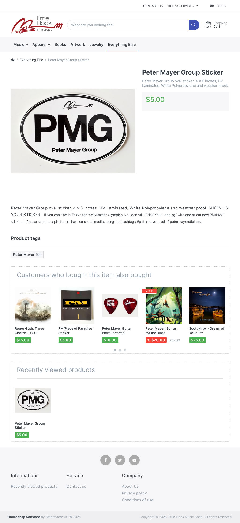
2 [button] (120, 350)
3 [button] (125, 350)
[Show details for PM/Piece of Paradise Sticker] (76, 305)
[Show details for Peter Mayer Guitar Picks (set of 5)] (120, 305)
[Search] (194, 25)
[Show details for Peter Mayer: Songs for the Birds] (164, 305)
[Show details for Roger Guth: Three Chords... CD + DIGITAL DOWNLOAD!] (33, 305)
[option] (73, 131)
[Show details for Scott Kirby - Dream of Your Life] (207, 305)
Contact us (153, 6)
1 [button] (115, 350)
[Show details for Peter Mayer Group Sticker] (33, 400)
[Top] (13, 59)
